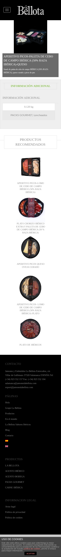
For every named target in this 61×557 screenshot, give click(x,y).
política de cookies (32, 549)
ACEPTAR (31, 554)
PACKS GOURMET (14, 482)
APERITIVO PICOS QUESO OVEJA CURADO (30, 265)
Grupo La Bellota (13, 408)
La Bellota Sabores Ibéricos (18, 424)
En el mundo (11, 419)
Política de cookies (13, 517)
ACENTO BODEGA (15, 476)
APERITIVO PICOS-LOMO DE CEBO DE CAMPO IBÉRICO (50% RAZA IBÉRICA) (30, 187)
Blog (7, 430)
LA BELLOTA (12, 465)
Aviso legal (10, 506)
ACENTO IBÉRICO (14, 471)
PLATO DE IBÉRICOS (30, 345)
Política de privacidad (15, 512)
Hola (7, 402)
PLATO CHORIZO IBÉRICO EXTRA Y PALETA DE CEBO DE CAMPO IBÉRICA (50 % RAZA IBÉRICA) (30, 228)
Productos (9, 413)
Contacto (9, 435)
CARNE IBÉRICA (14, 487)
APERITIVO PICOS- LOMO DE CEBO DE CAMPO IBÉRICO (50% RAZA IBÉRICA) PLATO (30, 309)
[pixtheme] (30, 10)
